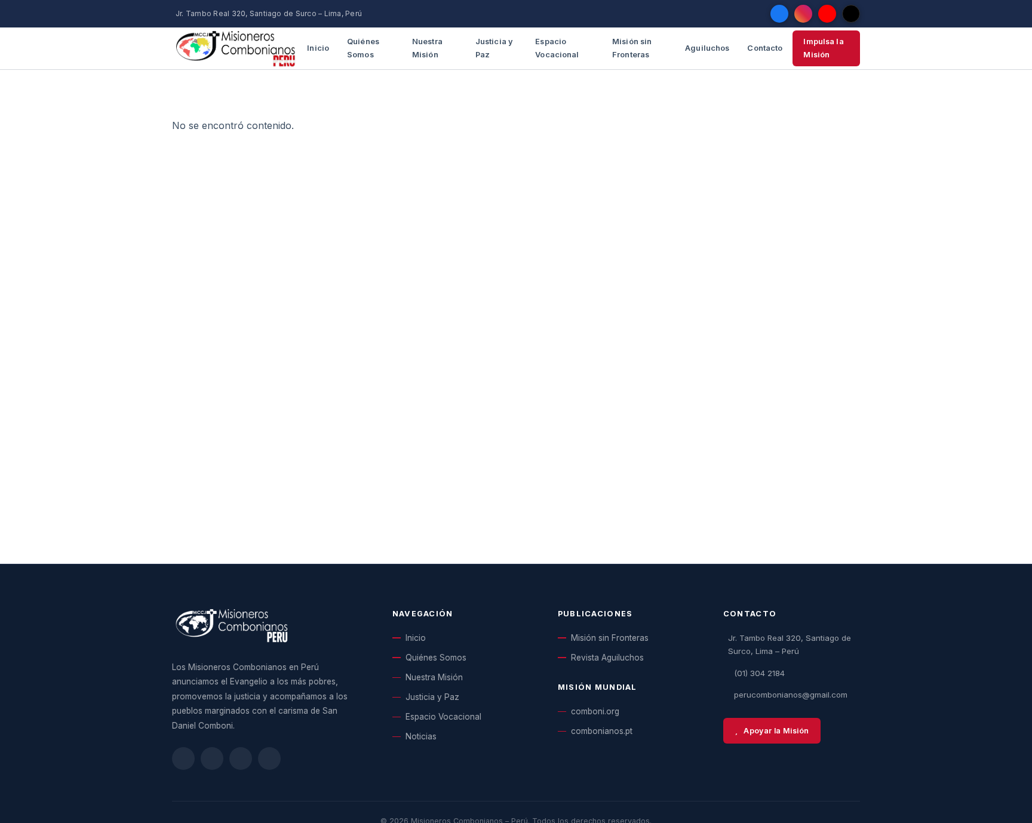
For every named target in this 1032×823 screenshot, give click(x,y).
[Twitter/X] (851, 14)
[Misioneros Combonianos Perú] (235, 48)
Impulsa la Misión (823, 48)
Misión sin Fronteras (632, 48)
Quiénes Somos (363, 48)
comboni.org (595, 711)
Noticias (421, 736)
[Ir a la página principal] (231, 631)
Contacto (764, 48)
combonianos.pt (601, 731)
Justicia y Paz (494, 48)
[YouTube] (827, 14)
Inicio (318, 48)
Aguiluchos (707, 48)
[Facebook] (779, 14)
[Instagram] (803, 14)
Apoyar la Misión (776, 730)
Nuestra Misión (427, 48)
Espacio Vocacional (557, 48)
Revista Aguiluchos (607, 657)
